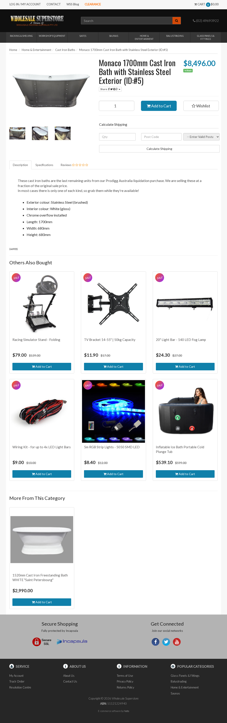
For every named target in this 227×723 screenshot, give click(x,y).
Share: (104, 89)
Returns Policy (125, 687)
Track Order (16, 681)
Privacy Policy (125, 681)
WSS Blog (73, 4)
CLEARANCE (93, 4)
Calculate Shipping (159, 149)
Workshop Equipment (52, 35)
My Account (16, 675)
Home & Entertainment (144, 37)
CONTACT (54, 4)
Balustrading (175, 35)
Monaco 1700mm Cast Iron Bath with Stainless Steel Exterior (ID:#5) (123, 50)
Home (13, 50)
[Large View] (17, 133)
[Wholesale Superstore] (37, 20)
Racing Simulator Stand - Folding (36, 340)
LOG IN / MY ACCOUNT (25, 4)
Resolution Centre (20, 687)
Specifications (44, 165)
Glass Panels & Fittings (205, 37)
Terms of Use (125, 675)
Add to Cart (161, 105)
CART (208, 4)
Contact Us (70, 681)
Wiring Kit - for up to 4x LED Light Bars (41, 447)
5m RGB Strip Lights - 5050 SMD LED (112, 447)
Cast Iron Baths (65, 50)
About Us (68, 675)
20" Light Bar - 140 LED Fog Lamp (181, 340)
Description (20, 165)
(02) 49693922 (207, 21)
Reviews (66, 165)
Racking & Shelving (21, 35)
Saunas (113, 35)
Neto (126, 710)
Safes (82, 35)
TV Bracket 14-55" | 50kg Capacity (109, 340)
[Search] (176, 20)
